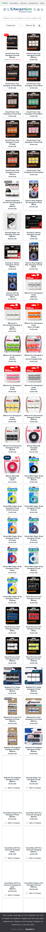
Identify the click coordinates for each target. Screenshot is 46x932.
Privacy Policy (17, 929)
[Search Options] (41, 18)
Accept (30, 929)
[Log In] (38, 9)
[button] (4, 13)
